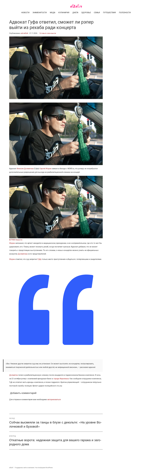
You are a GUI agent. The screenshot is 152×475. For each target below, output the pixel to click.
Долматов (13, 375)
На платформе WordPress (44, 467)
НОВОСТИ (25, 12)
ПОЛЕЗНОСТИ (125, 12)
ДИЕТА (75, 12)
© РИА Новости (15, 240)
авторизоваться (54, 399)
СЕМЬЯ (97, 12)
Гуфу (39, 259)
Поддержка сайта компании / (25, 467)
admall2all (24, 33)
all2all (11, 467)
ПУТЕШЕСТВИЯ (109, 12)
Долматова (22, 254)
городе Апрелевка (61, 379)
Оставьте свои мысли (48, 33)
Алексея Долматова (25, 169)
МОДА (52, 12)
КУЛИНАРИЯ (63, 12)
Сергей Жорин (46, 169)
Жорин (12, 243)
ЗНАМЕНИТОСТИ (40, 12)
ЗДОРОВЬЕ (86, 12)
